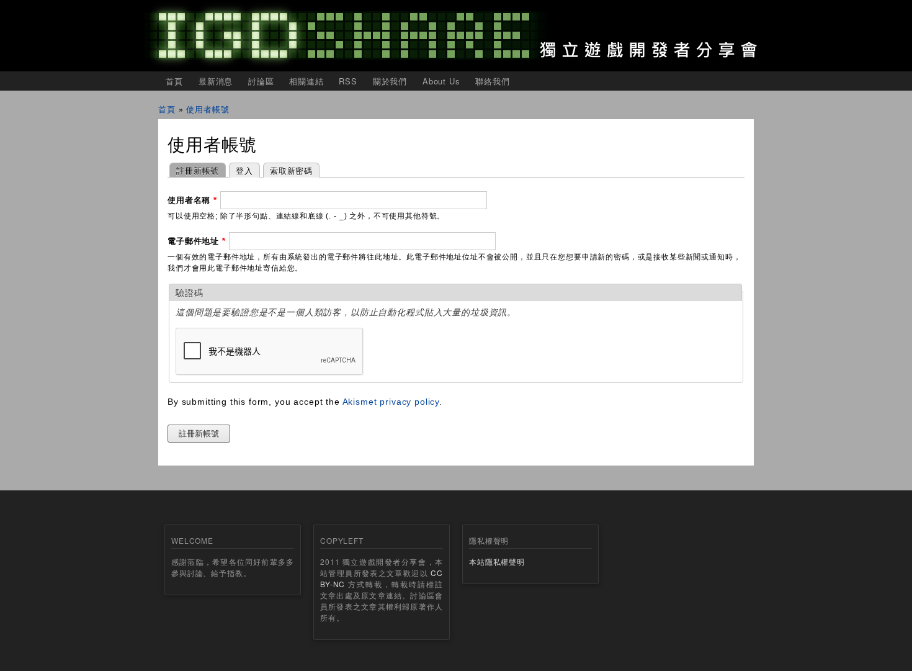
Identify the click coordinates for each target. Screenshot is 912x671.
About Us (441, 81)
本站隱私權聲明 (497, 561)
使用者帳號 (207, 109)
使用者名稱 (192, 200)
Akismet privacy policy (390, 402)
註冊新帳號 (194, 170)
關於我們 (390, 81)
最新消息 (216, 81)
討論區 (261, 81)
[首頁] (456, 35)
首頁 (174, 81)
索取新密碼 (291, 170)
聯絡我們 (492, 81)
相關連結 (306, 81)
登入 (244, 170)
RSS (348, 81)
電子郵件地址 (197, 241)
